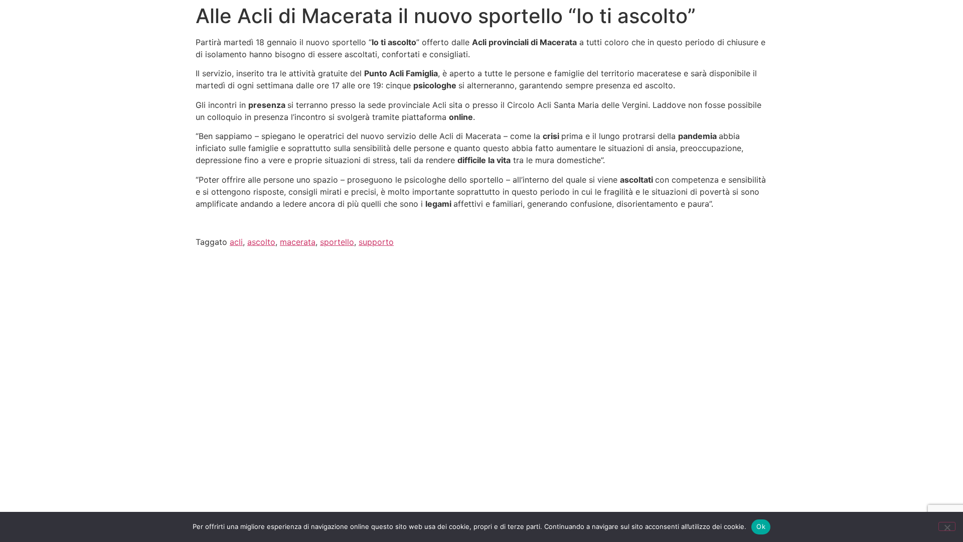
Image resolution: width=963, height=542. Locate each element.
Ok (760, 526)
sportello (337, 242)
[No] (946, 526)
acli (236, 242)
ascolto (261, 242)
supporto (376, 242)
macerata (297, 242)
